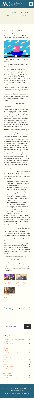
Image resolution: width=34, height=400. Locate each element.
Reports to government (8, 366)
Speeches (5, 368)
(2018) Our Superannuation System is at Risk (9, 295)
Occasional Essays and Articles (11, 353)
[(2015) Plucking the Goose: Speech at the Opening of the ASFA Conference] (21, 277)
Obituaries (5, 350)
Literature (5, 348)
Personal (5, 355)
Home (10, 19)
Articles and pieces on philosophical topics (13, 339)
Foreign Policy (7, 341)
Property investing (7, 362)
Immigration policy (8, 343)
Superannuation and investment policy (18, 15)
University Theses (7, 375)
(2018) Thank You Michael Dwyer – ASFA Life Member (8, 282)
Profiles (5, 359)
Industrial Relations (8, 346)
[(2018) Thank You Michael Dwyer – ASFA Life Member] (9, 277)
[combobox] (13, 326)
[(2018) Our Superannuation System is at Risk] (9, 290)
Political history (7, 357)
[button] (31, 4)
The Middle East (7, 373)
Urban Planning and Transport (10, 378)
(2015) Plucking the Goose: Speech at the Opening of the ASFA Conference (21, 283)
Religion (5, 364)
